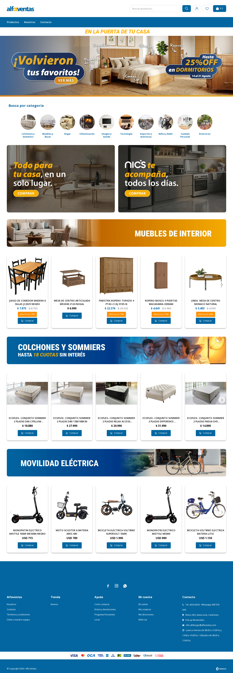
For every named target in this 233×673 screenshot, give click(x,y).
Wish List (143, 619)
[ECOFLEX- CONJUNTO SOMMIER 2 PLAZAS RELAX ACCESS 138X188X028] (116, 393)
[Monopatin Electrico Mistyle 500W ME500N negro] (27, 505)
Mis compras (145, 609)
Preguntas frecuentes (104, 614)
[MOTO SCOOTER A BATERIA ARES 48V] (71, 505)
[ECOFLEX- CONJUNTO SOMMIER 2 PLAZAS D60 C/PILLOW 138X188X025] (27, 393)
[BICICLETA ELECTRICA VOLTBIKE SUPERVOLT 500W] (116, 505)
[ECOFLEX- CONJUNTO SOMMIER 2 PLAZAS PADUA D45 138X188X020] (205, 393)
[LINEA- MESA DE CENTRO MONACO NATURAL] (205, 275)
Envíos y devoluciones (105, 609)
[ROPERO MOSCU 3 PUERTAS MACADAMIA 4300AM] (161, 275)
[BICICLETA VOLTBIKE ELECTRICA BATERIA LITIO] (205, 505)
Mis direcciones (146, 614)
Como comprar (102, 604)
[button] (186, 8)
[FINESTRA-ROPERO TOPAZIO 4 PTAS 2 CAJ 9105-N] (116, 275)
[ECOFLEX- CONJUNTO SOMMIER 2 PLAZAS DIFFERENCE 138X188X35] (161, 393)
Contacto (46, 22)
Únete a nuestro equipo (18, 619)
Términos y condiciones (18, 614)
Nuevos (54, 604)
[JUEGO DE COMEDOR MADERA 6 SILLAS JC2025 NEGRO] (27, 275)
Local (97, 619)
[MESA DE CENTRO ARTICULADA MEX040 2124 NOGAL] (71, 275)
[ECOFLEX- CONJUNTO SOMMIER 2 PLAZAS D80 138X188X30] (71, 393)
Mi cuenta (143, 604)
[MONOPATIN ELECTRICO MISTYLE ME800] (161, 505)
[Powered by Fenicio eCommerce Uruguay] (221, 668)
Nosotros (29, 22)
